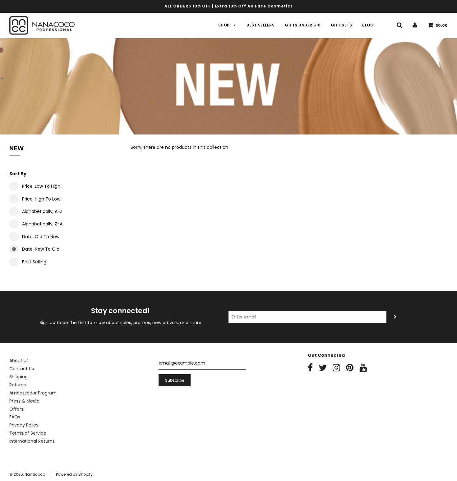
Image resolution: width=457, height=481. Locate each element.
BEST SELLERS (261, 25)
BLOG (368, 25)
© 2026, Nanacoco (27, 474)
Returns (17, 385)
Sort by (17, 174)
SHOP (224, 25)
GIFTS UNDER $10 (303, 25)
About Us (19, 360)
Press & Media (24, 401)
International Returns (32, 441)
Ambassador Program (33, 393)
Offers (16, 409)
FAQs (14, 417)
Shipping (18, 377)
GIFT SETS (341, 25)
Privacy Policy (24, 425)
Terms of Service (27, 433)
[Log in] (415, 25)
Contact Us (21, 368)
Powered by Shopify (74, 474)
